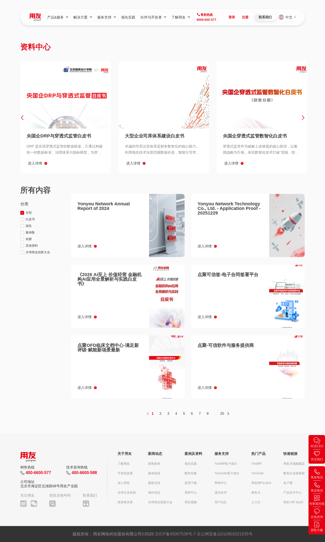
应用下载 (191, 483)
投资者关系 (125, 502)
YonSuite (257, 473)
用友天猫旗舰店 (294, 463)
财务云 (256, 492)
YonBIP (256, 463)
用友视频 (191, 502)
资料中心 (191, 492)
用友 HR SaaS (293, 502)
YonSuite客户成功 (227, 473)
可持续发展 (125, 473)
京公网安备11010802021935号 (225, 534)
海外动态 (154, 492)
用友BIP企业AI (261, 483)
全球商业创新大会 (160, 502)
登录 (232, 17)
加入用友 (124, 483)
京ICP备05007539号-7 (175, 534)
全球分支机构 (127, 492)
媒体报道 (154, 473)
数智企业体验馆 (294, 473)
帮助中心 (221, 483)
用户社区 (221, 502)
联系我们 (265, 17)
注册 (245, 17)
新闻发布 (154, 463)
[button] (22, 117)
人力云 (256, 502)
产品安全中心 (292, 492)
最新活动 (154, 483)
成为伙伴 (221, 492)
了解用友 (124, 463)
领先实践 (191, 463)
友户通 (287, 483)
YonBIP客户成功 (226, 463)
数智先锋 (191, 473)
